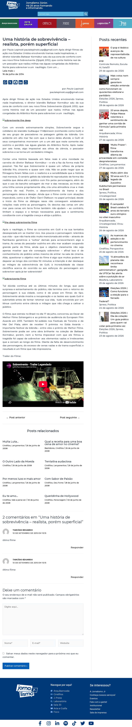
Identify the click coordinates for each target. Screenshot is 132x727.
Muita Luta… (11, 441)
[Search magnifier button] (86, 14)
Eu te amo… (10, 495)
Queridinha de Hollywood (62, 495)
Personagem (60, 500)
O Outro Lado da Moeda (18, 461)
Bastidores (50, 448)
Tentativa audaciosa (58, 461)
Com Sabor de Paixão (59, 478)
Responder (77, 547)
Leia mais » (9, 70)
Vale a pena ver (19, 500)
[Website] (71, 643)
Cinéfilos (7, 445)
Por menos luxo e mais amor (22, 478)
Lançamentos (18, 445)
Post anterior (15, 417)
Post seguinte (70, 417)
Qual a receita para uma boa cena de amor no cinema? (63, 443)
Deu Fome (58, 483)
